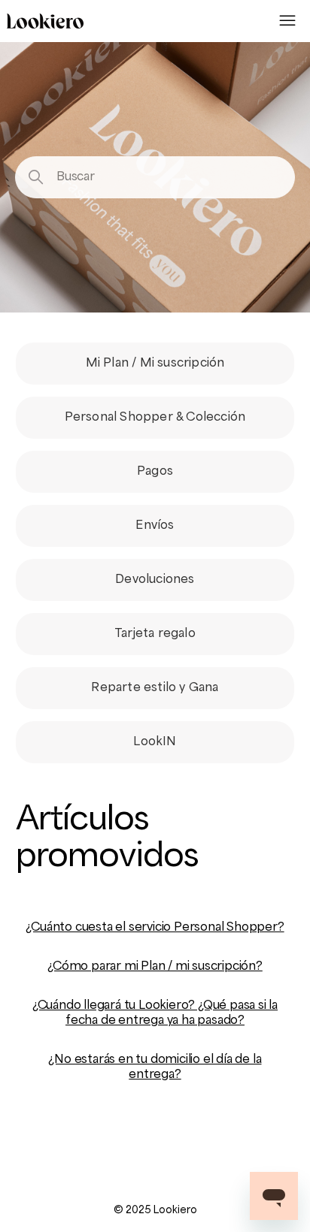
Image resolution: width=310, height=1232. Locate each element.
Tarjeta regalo (155, 634)
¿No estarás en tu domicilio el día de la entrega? (154, 1067)
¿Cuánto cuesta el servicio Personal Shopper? (155, 928)
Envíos (154, 526)
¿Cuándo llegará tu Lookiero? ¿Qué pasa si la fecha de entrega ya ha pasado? (155, 1013)
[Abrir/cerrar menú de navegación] (287, 21)
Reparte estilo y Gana (154, 688)
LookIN (154, 742)
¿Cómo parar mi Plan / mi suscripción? (155, 967)
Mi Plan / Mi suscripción (155, 364)
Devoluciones (154, 580)
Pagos (155, 472)
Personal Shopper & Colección (155, 418)
